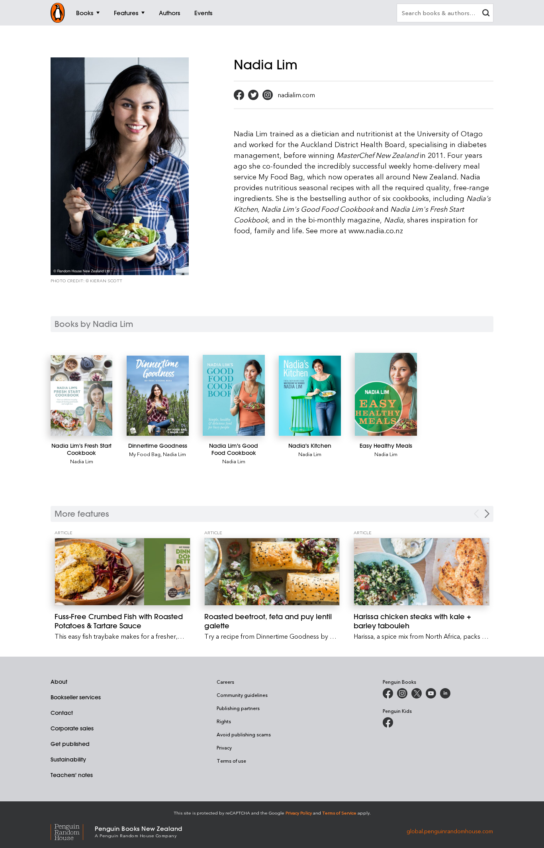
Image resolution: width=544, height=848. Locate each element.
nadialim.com (296, 95)
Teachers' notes (72, 775)
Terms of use (231, 760)
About (59, 681)
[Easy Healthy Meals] (386, 394)
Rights (224, 721)
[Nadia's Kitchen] (309, 396)
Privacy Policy (299, 812)
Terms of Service (339, 812)
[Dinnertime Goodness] (157, 396)
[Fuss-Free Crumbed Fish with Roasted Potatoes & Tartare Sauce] (122, 572)
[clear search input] (485, 13)
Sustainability (68, 759)
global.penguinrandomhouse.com (450, 831)
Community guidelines (242, 694)
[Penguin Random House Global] (73, 831)
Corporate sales (72, 728)
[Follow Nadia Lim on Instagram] (267, 95)
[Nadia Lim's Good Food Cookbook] (233, 395)
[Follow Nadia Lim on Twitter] (253, 95)
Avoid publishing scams (244, 734)
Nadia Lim (81, 461)
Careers (225, 681)
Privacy (224, 747)
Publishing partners (238, 708)
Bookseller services (76, 697)
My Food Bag (144, 454)
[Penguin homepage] (58, 13)
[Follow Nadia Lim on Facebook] (239, 95)
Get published (70, 744)
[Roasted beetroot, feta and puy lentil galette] (272, 572)
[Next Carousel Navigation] (487, 514)
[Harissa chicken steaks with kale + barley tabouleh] (421, 572)
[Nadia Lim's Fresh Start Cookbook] (81, 395)
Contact (62, 712)
